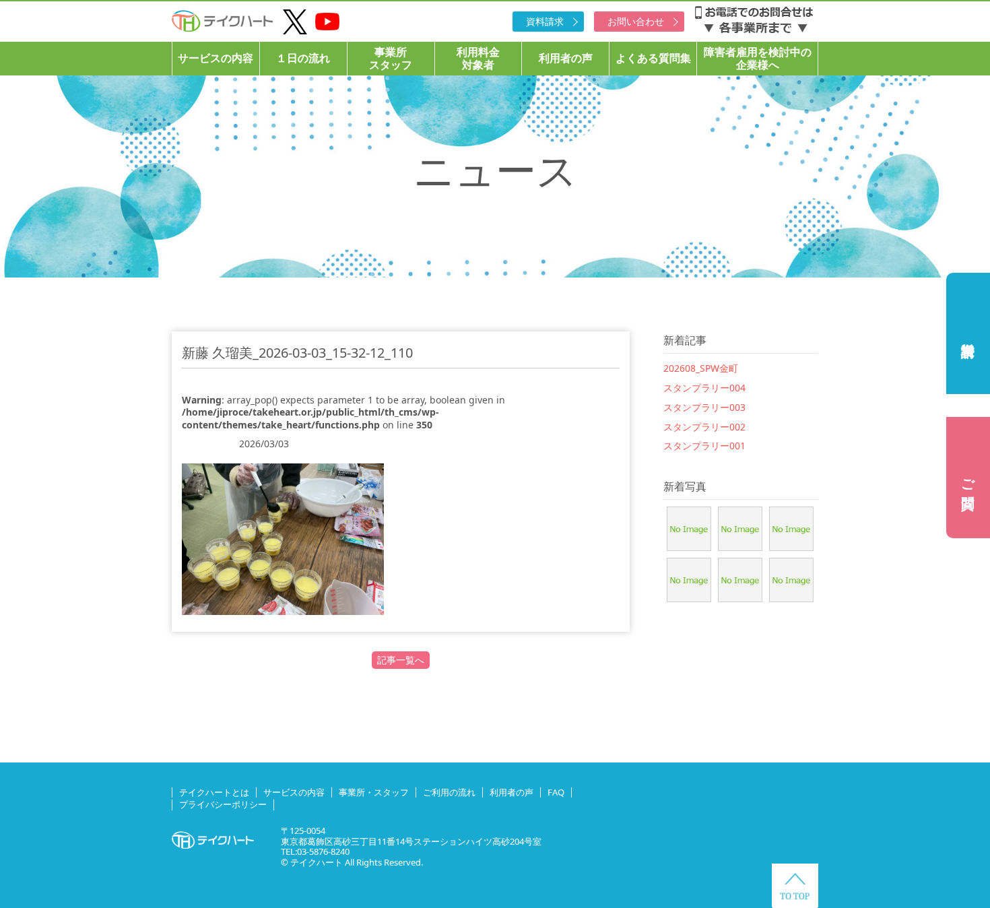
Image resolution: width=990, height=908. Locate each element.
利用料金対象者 (478, 58)
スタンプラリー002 (704, 426)
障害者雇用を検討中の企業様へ (758, 58)
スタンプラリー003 (704, 407)
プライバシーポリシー (223, 804)
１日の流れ (303, 58)
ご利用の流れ (449, 792)
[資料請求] (968, 333)
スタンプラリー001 (704, 445)
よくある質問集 (653, 58)
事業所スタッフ (390, 58)
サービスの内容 (215, 58)
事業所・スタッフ (374, 792)
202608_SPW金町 (700, 368)
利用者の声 (566, 58)
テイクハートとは (214, 792)
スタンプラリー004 (704, 387)
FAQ (556, 792)
